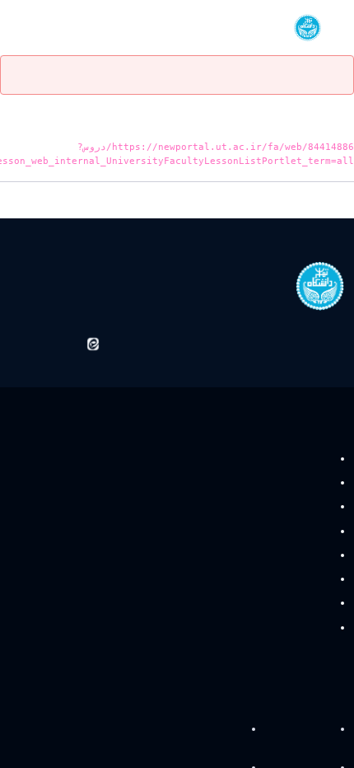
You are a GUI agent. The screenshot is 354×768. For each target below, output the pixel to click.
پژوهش (226, 729)
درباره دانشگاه (302, 729)
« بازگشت (331, 202)
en (42, 27)
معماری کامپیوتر (293, 555)
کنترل (317, 483)
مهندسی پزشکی (292, 580)
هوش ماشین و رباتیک (282, 603)
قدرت (316, 458)
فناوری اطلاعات (294, 531)
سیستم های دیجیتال (285, 507)
